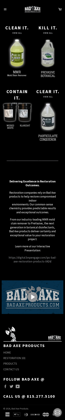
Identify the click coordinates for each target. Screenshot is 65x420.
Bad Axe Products (20, 408)
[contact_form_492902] (57, 412)
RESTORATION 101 (14, 358)
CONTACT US (11, 369)
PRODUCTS (10, 363)
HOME (7, 352)
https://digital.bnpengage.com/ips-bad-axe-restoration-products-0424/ (32, 259)
